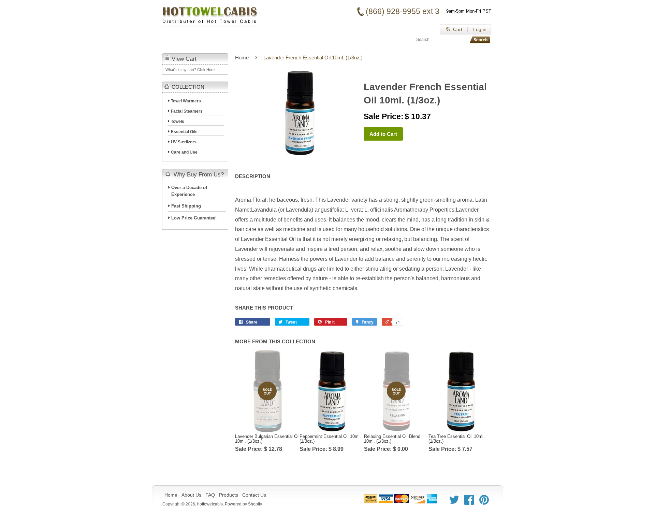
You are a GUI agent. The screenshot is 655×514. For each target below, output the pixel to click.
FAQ (245, 39)
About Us (214, 39)
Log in (479, 29)
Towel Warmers (186, 101)
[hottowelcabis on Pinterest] (484, 502)
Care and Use (184, 152)
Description (252, 176)
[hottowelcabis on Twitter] (454, 502)
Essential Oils (184, 131)
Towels (177, 121)
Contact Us (320, 39)
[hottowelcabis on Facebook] (469, 502)
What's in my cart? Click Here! (190, 70)
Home (181, 39)
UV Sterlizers (183, 142)
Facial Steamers (187, 111)
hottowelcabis (210, 504)
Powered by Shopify (243, 504)
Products (277, 39)
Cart (457, 29)
